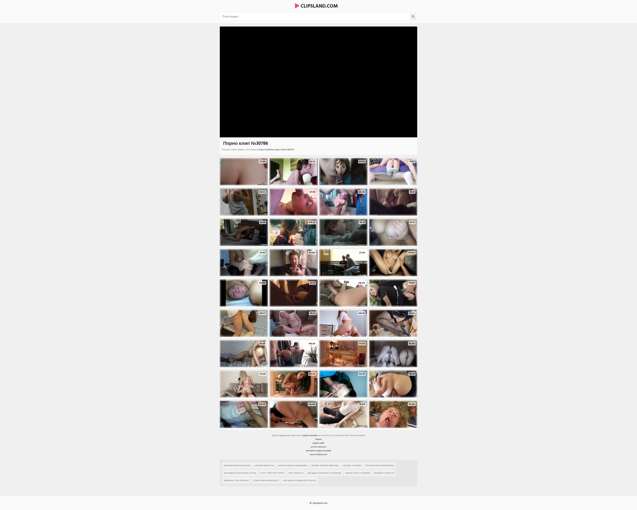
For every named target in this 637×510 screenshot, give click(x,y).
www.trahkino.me (318, 454)
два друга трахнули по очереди (324, 473)
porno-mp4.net (318, 447)
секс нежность (296, 473)
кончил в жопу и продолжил (292, 465)
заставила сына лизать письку (240, 473)
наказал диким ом (264, 465)
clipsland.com (318, 6)
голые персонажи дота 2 (266, 480)
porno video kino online (272, 473)
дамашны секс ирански (236, 480)
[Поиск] (413, 16)
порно (318, 439)
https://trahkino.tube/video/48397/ (276, 149)
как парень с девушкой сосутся (299, 480)
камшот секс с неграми (357, 473)
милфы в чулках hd (384, 473)
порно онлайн (310, 435)
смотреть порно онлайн (318, 451)
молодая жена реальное (237, 465)
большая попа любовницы (379, 465)
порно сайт (318, 443)
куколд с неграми (352, 465)
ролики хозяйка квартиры (325, 465)
